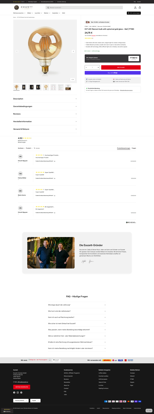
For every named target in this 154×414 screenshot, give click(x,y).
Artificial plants (103, 379)
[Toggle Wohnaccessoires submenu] (25, 13)
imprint (98, 408)
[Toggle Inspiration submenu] (59, 13)
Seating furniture (103, 388)
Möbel (29, 13)
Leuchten (37, 13)
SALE (63, 13)
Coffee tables (102, 373)
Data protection (106, 408)
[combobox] (84, 7)
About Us (66, 385)
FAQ (65, 391)
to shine (101, 385)
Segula (132, 382)
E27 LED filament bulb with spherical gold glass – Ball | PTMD (26, 17)
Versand (93, 35)
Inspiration (55, 13)
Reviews (66, 379)
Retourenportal (68, 376)
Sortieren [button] (21, 148)
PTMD (86, 26)
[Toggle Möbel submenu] (32, 13)
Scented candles (103, 376)
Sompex (132, 373)
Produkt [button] (28, 148)
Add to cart (121, 67)
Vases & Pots (102, 382)
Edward (132, 376)
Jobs (65, 394)
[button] (140, 7)
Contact (66, 388)
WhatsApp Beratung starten (126, 90)
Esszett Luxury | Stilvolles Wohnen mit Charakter (27, 408)
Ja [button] (54, 161)
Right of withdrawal (127, 408)
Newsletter (67, 382)
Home (14, 17)
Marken (46, 13)
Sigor (131, 385)
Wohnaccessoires (18, 13)
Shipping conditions (116, 408)
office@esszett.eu (23, 382)
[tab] (123, 148)
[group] (26, 138)
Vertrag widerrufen (21, 387)
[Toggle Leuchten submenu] (41, 13)
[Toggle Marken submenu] (50, 13)
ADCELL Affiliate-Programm (72, 373)
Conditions (92, 408)
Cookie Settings (137, 408)
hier (98, 51)
